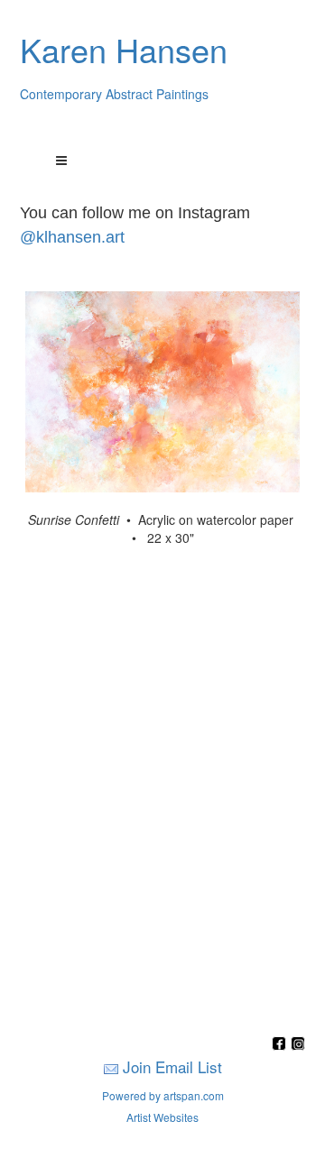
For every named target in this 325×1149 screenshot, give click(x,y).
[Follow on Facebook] (281, 1045)
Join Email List (172, 1066)
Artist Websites (162, 1117)
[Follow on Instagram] (298, 1045)
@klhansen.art (72, 237)
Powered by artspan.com (163, 1095)
